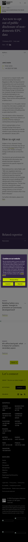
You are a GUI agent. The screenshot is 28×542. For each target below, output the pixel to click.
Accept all (8, 284)
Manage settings (14, 279)
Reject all (20, 284)
